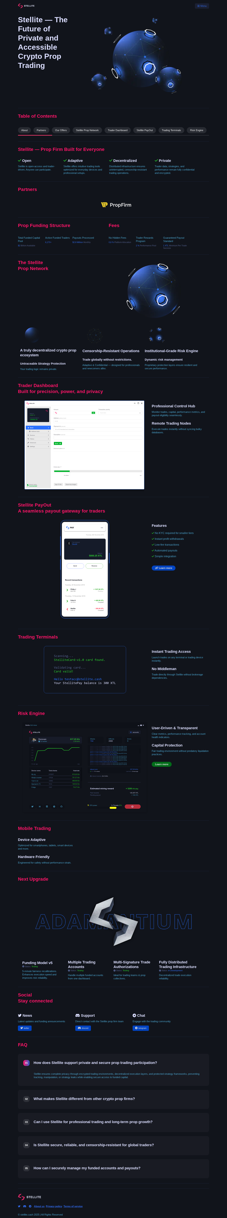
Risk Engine (196, 130)
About (24, 130)
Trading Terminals (171, 130)
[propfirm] (116, 207)
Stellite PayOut (145, 130)
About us (39, 1206)
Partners (41, 130)
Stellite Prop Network (87, 130)
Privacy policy (54, 1206)
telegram (142, 1028)
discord (85, 1028)
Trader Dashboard (117, 130)
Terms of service (73, 1206)
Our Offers (61, 130)
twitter (26, 1028)
